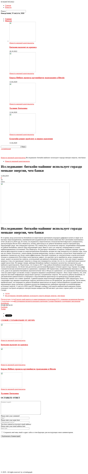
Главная (8, 5)
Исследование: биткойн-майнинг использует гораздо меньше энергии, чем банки (35, 296)
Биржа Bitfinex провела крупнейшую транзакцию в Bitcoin (36, 78)
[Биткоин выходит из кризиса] (22, 41)
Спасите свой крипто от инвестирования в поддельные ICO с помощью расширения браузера (49, 299)
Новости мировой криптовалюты (21, 43)
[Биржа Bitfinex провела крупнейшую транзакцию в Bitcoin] (22, 71)
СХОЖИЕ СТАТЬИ (8, 320)
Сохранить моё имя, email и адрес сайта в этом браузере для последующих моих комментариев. (38, 432)
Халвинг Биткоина (18, 108)
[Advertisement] (26, 153)
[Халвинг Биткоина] (22, 102)
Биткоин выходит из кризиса (23, 47)
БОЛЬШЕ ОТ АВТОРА (25, 320)
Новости (8, 7)
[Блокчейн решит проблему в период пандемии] (22, 132)
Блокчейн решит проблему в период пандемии (31, 139)
